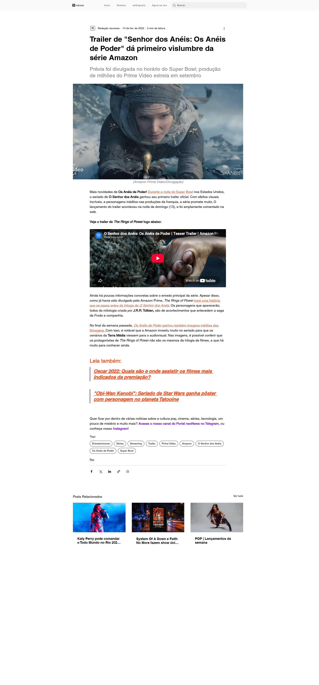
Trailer (151, 443)
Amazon (187, 443)
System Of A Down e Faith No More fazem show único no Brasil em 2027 (157, 541)
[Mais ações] (224, 28)
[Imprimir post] (127, 471)
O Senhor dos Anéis (209, 443)
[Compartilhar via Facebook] (91, 471)
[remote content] (158, 258)
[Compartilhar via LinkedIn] (109, 471)
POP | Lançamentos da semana (213, 540)
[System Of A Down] (158, 517)
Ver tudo (238, 495)
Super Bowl (126, 450)
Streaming (136, 443)
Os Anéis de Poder (103, 450)
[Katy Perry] (99, 517)
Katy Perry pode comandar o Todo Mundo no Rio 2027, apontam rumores (98, 540)
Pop (92, 459)
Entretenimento (101, 443)
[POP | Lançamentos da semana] (217, 517)
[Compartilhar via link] (118, 471)
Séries (120, 443)
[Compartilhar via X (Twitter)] (100, 471)
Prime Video (169, 443)
